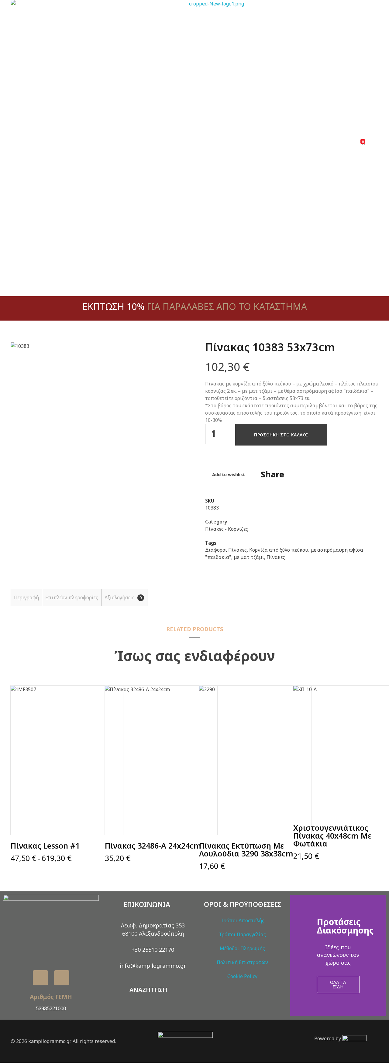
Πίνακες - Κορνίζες (226, 529)
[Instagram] (61, 977)
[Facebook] (40, 977)
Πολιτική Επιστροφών (242, 962)
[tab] (26, 597)
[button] (296, 955)
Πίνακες (276, 557)
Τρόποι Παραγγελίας (242, 934)
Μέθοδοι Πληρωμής (242, 948)
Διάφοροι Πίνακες (226, 550)
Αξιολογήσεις (123, 597)
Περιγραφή (26, 597)
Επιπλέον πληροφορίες (71, 597)
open (173, 352)
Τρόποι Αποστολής (242, 920)
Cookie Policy (242, 976)
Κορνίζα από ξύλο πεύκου (278, 550)
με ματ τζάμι (249, 557)
